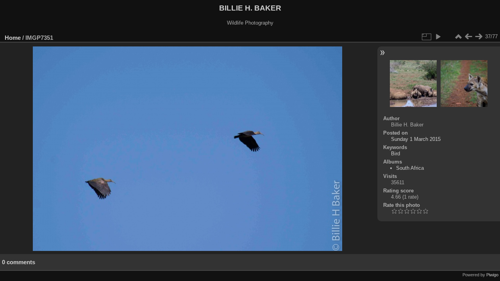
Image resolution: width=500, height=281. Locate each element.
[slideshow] (438, 37)
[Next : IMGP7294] (478, 37)
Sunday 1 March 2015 (416, 139)
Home (13, 37)
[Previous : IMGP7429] (468, 37)
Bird (395, 154)
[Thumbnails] (458, 37)
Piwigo (492, 274)
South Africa (410, 168)
